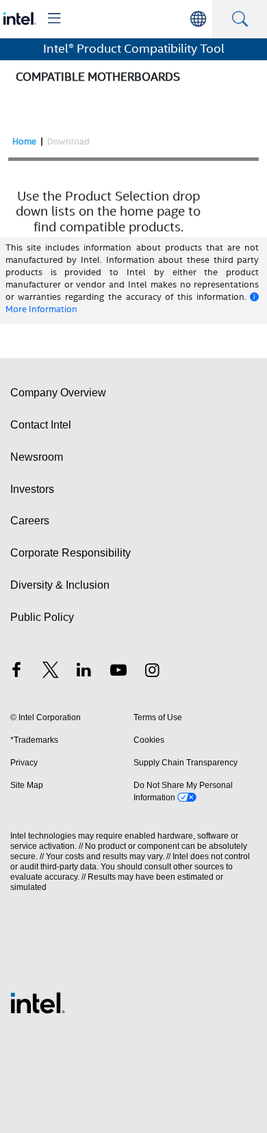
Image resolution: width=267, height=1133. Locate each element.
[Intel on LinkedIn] (84, 672)
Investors (32, 489)
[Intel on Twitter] (50, 672)
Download (68, 141)
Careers (29, 520)
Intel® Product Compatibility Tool (134, 48)
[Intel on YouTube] (118, 672)
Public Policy (42, 617)
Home (24, 141)
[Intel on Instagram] (152, 672)
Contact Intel (40, 425)
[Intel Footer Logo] (37, 1002)
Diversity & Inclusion (60, 585)
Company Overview (58, 392)
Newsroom (36, 457)
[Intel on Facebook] (16, 672)
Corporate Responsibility (70, 553)
